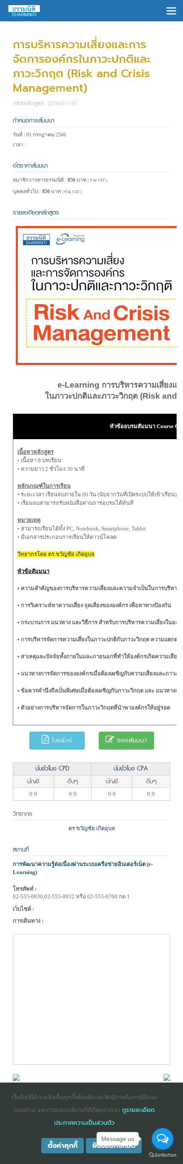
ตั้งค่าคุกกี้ (62, 1146)
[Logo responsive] (24, 10)
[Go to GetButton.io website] (162, 1155)
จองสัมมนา (130, 740)
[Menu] (171, 10)
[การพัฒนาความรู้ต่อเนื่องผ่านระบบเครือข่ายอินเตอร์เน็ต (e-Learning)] (16, 1077)
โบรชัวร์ (60, 740)
